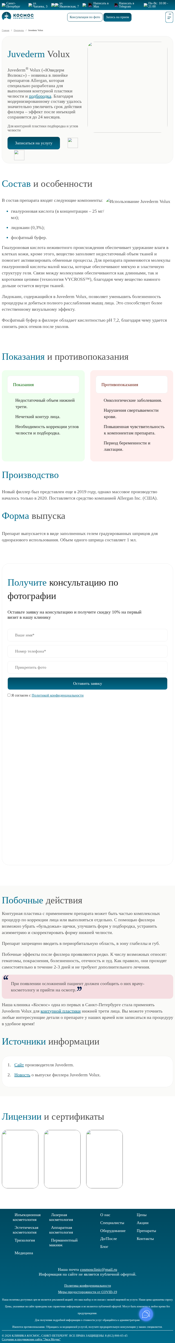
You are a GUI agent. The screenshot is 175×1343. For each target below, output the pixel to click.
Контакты (145, 1238)
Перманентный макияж (63, 1242)
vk (157, 1328)
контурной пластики (61, 1010)
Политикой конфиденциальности (58, 695)
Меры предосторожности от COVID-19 (87, 1292)
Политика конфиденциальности (87, 1285)
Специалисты (112, 1222)
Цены (142, 1214)
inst (172, 1328)
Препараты (146, 1230)
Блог (104, 1246)
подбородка (40, 96)
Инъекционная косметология (27, 1217)
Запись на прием (117, 17)
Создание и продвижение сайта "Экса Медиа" (31, 1339)
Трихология (25, 1240)
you (164, 1328)
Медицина (24, 1253)
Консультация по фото (85, 17)
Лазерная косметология (61, 1217)
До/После (108, 1238)
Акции (143, 1222)
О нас (105, 1214)
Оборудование (113, 1230)
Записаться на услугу (33, 143)
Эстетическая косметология (25, 1230)
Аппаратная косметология (61, 1230)
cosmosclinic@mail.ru (98, 1269)
